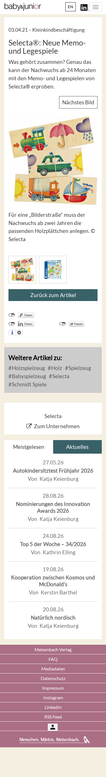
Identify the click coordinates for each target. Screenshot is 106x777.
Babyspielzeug (28, 376)
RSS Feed (53, 716)
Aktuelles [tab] (77, 446)
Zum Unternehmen (57, 426)
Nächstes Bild (78, 102)
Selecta (60, 376)
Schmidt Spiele (29, 384)
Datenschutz (53, 678)
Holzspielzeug (28, 368)
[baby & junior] (22, 7)
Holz (56, 368)
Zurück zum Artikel (53, 295)
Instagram (53, 697)
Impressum (53, 688)
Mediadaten (53, 668)
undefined (11, 324)
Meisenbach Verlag (53, 649)
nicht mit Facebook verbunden (11, 315)
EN (70, 6)
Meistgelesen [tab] (28, 446)
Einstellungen (19, 333)
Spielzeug (79, 368)
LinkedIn (53, 707)
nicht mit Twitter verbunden (62, 324)
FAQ (53, 659)
